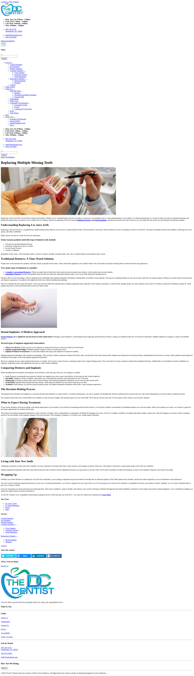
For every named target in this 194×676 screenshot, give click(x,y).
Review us (4, 566)
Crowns (12, 85)
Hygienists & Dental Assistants (25, 95)
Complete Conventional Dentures (18, 272)
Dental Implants (20, 81)
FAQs (12, 111)
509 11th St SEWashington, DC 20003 (9, 649)
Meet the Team (15, 91)
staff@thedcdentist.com (13, 35)
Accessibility (5, 633)
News (12, 125)
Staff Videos (14, 113)
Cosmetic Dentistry (17, 71)
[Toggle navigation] (3, 44)
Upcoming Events (20, 105)
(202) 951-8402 (11, 37)
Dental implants (7, 337)
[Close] (2, 54)
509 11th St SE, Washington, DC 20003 (13, 30)
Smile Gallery (10, 87)
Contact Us (5, 2)
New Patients (14, 2)
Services (8, 63)
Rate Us (4, 668)
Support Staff (19, 97)
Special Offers (15, 121)
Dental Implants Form (17, 123)
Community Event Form (23, 109)
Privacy (3, 629)
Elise (7, 510)
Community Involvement (19, 103)
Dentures (17, 83)
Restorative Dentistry (17, 79)
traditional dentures (83, 220)
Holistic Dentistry (16, 69)
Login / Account (6, 637)
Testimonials (14, 99)
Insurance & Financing (18, 119)
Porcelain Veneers (20, 75)
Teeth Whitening (20, 77)
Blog (7, 115)
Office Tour (14, 101)
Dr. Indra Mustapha (12, 505)
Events (16, 107)
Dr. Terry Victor (11, 503)
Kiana (7, 508)
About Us (9, 89)
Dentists (17, 93)
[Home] (12, 16)
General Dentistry (16, 65)
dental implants (101, 220)
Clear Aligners (19, 73)
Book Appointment (7, 41)
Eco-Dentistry (15, 67)
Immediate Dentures (13, 274)
